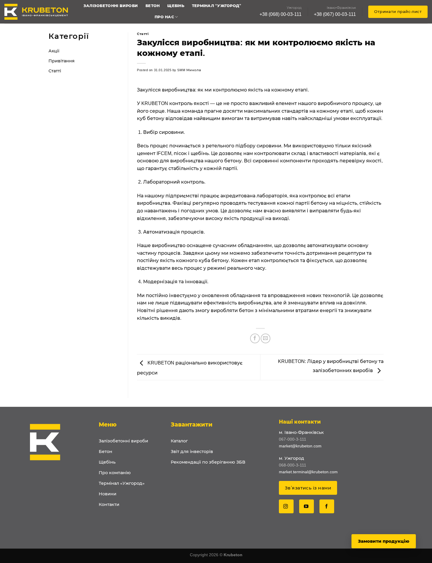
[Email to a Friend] (265, 338)
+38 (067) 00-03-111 (335, 14)
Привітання (61, 61)
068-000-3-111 (292, 465)
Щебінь (175, 6)
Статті (54, 71)
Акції (53, 51)
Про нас (164, 17)
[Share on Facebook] (255, 338)
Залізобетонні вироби (110, 6)
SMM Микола (189, 70)
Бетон (152, 6)
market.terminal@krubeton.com (308, 471)
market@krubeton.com (300, 446)
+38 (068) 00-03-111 (280, 14)
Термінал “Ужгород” (217, 6)
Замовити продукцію (383, 541)
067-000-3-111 (292, 439)
